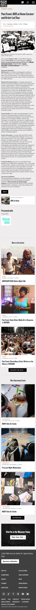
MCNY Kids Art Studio (9, 424)
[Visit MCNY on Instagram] (3, 594)
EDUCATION (4, 587)
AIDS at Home (14, 201)
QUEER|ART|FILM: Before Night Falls (14, 281)
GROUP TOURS (23, 587)
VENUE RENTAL (23, 583)
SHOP (20, 579)
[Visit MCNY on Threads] (18, 594)
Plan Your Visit (17, 537)
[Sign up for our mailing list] (27, 594)
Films (3, 276)
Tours (9, 9)
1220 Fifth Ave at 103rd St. (12, 554)
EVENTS (3, 579)
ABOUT (3, 599)
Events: (4, 9)
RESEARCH (16, 601)
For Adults (5, 463)
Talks (4, 356)
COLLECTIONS (23, 570)
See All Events (17, 517)
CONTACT (16, 599)
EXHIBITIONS (5, 574)
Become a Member (10, 561)
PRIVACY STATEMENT (8, 604)
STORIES (3, 583)
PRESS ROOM (25, 599)
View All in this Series (17, 370)
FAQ (9, 599)
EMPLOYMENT (5, 601)
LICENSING (25, 601)
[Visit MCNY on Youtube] (23, 594)
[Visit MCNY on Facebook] (13, 594)
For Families (6, 419)
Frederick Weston (13, 65)
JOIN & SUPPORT (23, 574)
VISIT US (3, 570)
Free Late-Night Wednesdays (11, 468)
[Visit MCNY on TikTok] (8, 594)
